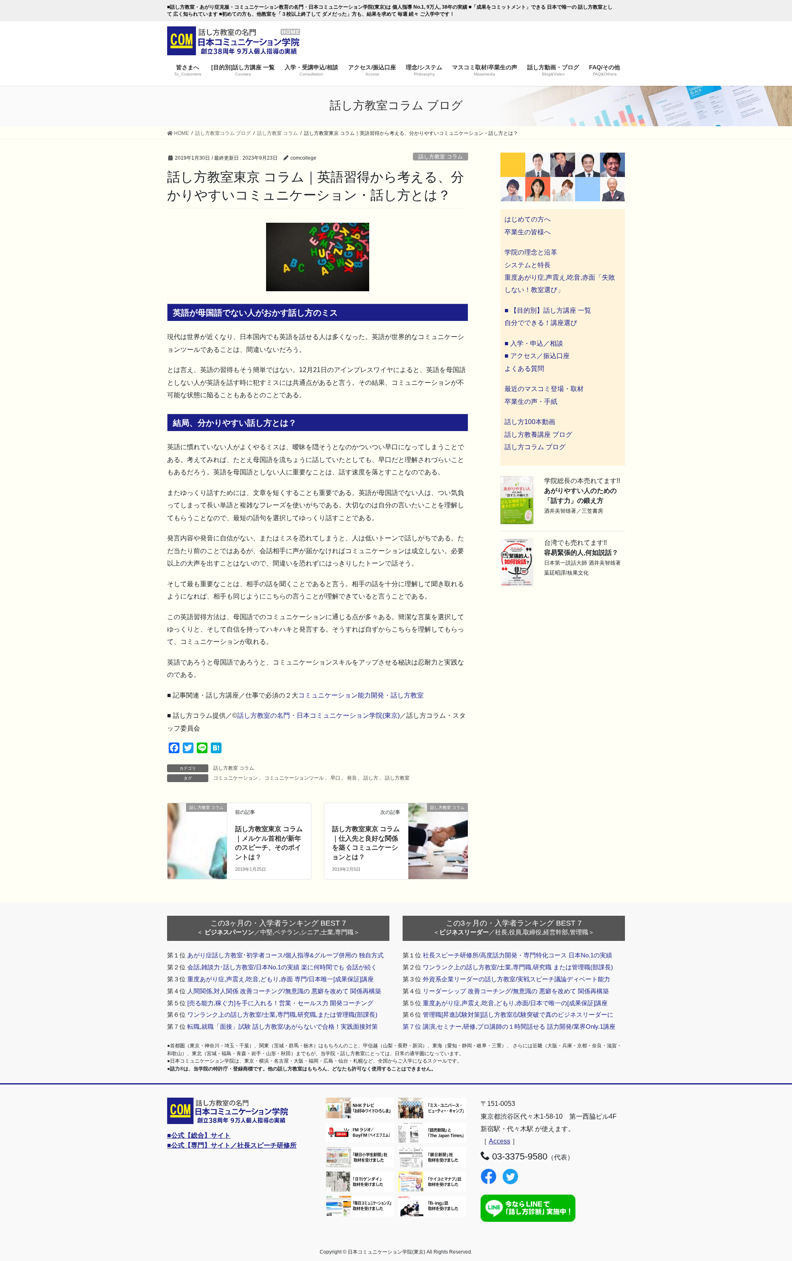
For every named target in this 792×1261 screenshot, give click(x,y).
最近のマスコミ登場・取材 (544, 388)
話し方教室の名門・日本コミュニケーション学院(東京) (318, 715)
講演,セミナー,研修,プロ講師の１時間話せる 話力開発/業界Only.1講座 (519, 1026)
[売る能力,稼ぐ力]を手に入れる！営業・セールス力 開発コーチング (280, 1002)
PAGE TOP (766, 1216)
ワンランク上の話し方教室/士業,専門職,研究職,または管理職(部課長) (282, 1014)
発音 (352, 778)
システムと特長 (527, 265)
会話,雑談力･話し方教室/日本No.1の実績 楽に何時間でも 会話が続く (282, 967)
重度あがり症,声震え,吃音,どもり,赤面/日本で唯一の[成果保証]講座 (515, 1002)
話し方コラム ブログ (535, 446)
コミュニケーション (235, 778)
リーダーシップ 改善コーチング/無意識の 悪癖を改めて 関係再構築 (516, 991)
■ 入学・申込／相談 (533, 343)
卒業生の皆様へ (527, 232)
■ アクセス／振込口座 (537, 355)
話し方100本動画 (529, 421)
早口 (335, 778)
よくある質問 (524, 368)
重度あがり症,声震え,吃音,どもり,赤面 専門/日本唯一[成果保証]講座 (280, 979)
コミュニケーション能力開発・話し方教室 (361, 695)
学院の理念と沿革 (530, 252)
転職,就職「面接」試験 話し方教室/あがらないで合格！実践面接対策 (282, 1026)
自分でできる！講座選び (540, 322)
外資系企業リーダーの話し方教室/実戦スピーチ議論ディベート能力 (516, 979)
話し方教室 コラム (440, 156)
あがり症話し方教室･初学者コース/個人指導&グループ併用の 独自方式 (285, 955)
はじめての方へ (527, 219)
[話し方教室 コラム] (438, 822)
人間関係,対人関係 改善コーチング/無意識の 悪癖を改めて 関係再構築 (284, 991)
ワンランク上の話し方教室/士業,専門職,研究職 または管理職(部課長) (518, 967)
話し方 (370, 778)
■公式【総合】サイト (199, 1135)
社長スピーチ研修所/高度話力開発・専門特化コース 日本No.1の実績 (517, 955)
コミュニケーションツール (294, 778)
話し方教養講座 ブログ (538, 434)
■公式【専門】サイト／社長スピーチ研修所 (232, 1145)
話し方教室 (397, 778)
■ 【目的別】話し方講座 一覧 (547, 310)
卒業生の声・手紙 (530, 401)
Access (499, 1141)
